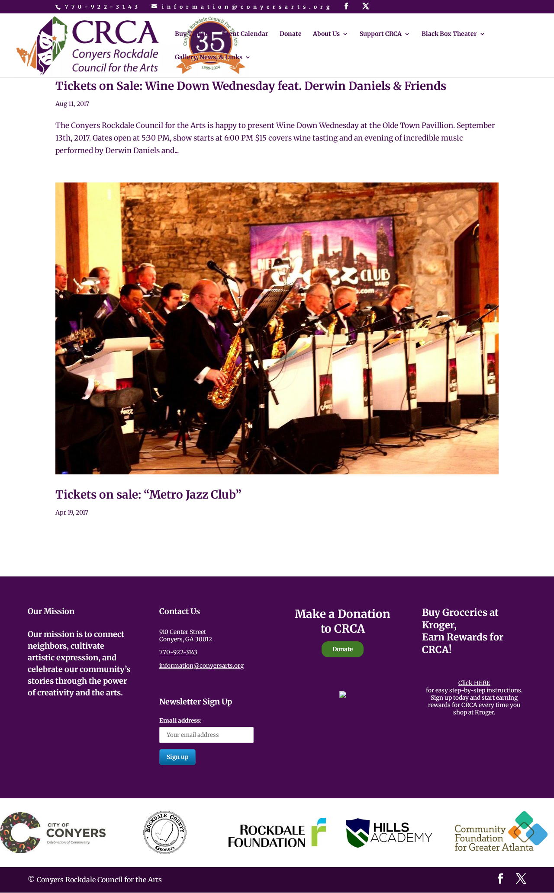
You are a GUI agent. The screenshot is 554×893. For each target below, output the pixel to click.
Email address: (180, 720)
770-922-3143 (103, 6)
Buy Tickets (192, 34)
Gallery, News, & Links (208, 57)
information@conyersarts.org (201, 665)
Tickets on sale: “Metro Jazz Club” (148, 494)
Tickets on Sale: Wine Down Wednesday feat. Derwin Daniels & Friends (250, 86)
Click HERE (474, 683)
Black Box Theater (449, 34)
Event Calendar (245, 34)
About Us (326, 34)
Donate (291, 34)
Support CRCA (381, 34)
